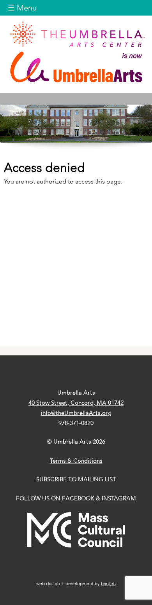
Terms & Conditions (76, 460)
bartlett (108, 583)
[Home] (76, 51)
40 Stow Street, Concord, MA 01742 (76, 402)
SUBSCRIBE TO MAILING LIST (76, 479)
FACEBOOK (78, 498)
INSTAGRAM (119, 498)
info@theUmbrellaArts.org (76, 412)
